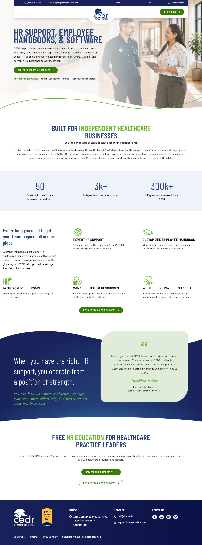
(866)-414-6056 (34, 2)
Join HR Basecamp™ (50, 78)
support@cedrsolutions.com (65, 2)
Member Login (177, 2)
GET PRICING (170, 11)
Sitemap (34, 536)
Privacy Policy (50, 536)
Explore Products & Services (99, 483)
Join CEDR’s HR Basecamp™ (99, 472)
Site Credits (20, 536)
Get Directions (80, 524)
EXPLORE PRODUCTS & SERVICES (34, 70)
